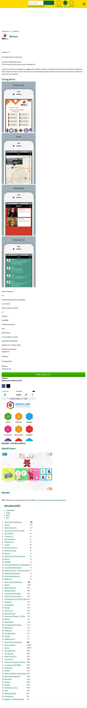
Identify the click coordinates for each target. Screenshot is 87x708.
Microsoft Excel (9, 613)
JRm (6, 690)
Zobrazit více (6, 368)
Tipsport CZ (8, 536)
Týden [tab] (8, 513)
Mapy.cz (7, 553)
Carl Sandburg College (10, 337)
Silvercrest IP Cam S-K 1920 (14, 530)
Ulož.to (7, 525)
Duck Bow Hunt (9, 633)
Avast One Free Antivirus (13, 522)
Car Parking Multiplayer (13, 568)
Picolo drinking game (12, 576)
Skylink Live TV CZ (10, 548)
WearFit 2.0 (8, 628)
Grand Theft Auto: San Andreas (15, 673)
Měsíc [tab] (8, 515)
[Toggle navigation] (84, 4)
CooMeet (7, 562)
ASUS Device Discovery (12, 573)
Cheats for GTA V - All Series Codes (16, 570)
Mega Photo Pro (10, 528)
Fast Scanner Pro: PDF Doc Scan (15, 599)
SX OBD (7, 636)
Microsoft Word (9, 539)
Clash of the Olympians (12, 596)
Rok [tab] (7, 518)
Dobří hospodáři (10, 693)
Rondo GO (8, 602)
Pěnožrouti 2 (9, 542)
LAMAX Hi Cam (9, 639)
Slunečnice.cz (6, 31)
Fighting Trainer (10, 550)
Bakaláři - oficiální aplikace (14, 699)
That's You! (8, 668)
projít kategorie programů (36, 6)
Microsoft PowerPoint (12, 676)
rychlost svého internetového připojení (51, 500)
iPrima (6, 559)
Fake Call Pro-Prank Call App (14, 556)
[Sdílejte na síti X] (8, 386)
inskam (7, 545)
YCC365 (7, 608)
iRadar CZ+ (8, 579)
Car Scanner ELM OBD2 (12, 593)
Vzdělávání (15, 31)
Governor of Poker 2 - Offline (14, 616)
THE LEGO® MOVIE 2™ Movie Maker (16, 565)
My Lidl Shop (8, 533)
